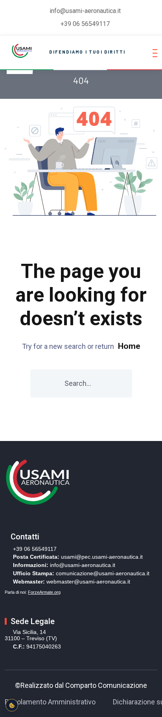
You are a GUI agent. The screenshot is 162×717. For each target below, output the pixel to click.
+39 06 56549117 (85, 24)
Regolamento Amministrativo (50, 702)
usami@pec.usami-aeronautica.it (102, 557)
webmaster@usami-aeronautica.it (88, 581)
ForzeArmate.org (44, 592)
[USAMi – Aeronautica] (21, 50)
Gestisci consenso (12, 705)
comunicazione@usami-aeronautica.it (102, 573)
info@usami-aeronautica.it (82, 565)
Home (129, 346)
